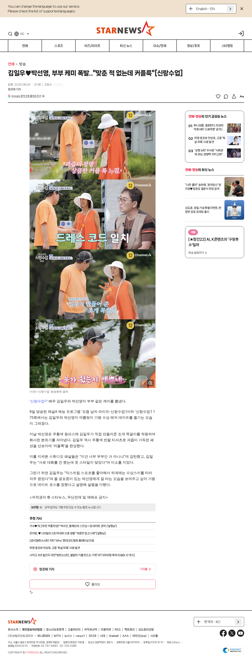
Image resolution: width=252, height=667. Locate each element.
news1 (80, 635)
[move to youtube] (240, 633)
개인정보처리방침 (32, 629)
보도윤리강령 (146, 629)
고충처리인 (74, 629)
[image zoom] (150, 382)
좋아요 (95, 584)
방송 (22, 64)
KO (22, 33)
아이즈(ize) (139, 635)
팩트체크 (129, 629)
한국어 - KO (212, 621)
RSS (118, 629)
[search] (10, 33)
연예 (11, 64)
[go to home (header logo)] (126, 28)
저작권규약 (90, 629)
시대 (102, 635)
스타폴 (154, 635)
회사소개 (13, 629)
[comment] (226, 96)
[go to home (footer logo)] (22, 621)
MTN (57, 635)
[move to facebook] (223, 633)
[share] (234, 96)
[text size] (241, 96)
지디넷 (92, 635)
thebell (114, 635)
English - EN (205, 8)
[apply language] (230, 9)
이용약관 (106, 629)
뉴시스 (68, 635)
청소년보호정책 (55, 629)
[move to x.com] (231, 633)
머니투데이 (43, 635)
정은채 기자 (14, 89)
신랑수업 (37, 401)
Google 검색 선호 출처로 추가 (26, 96)
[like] (218, 96)
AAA (125, 635)
